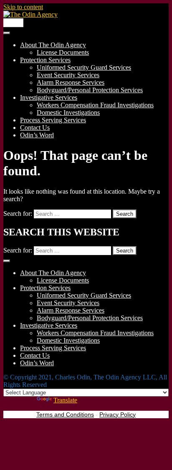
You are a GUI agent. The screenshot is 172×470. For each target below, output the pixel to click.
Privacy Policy (117, 414)
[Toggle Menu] (6, 33)
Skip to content (23, 6)
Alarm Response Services (70, 82)
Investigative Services (48, 97)
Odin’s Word (37, 135)
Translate (65, 400)
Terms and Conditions (65, 414)
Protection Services (45, 59)
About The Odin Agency (53, 44)
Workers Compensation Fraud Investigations (95, 105)
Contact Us (35, 127)
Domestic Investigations (68, 112)
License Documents (63, 52)
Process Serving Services (53, 120)
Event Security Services (68, 74)
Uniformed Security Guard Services (84, 67)
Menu (13, 23)
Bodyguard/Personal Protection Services (90, 89)
